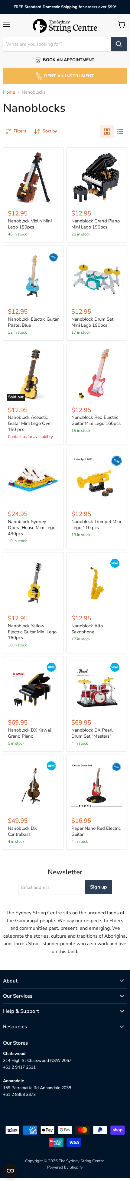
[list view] (120, 131)
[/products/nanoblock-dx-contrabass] (33, 785)
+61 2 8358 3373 (19, 1094)
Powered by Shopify (65, 1167)
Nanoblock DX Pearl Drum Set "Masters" (91, 733)
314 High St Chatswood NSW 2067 (37, 1060)
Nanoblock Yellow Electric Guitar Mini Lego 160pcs (32, 632)
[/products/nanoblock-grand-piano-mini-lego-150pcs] (96, 177)
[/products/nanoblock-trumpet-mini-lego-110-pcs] (96, 478)
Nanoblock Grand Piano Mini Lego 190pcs (95, 224)
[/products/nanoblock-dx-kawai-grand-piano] (33, 686)
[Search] (119, 44)
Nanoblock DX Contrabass (22, 831)
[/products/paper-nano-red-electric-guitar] (96, 785)
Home (9, 92)
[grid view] (107, 131)
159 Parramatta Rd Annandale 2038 (37, 1088)
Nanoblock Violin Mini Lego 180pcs (30, 224)
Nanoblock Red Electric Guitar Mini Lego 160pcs (96, 420)
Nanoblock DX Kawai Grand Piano (29, 733)
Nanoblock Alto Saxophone (87, 629)
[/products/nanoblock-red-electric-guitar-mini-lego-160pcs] (96, 374)
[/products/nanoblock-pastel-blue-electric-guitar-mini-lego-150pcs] (33, 275)
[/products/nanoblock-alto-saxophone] (96, 582)
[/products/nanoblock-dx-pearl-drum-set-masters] (96, 686)
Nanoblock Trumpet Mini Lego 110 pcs (96, 525)
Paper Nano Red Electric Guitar (96, 831)
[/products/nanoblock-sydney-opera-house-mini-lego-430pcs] (33, 478)
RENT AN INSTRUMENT (69, 76)
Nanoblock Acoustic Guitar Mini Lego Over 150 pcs (30, 423)
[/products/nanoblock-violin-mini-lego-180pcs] (33, 177)
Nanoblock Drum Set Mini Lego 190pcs (92, 322)
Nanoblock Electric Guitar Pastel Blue (33, 322)
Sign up (98, 887)
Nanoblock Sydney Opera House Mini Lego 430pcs (31, 527)
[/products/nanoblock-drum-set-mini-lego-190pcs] (96, 275)
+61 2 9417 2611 (19, 1067)
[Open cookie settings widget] (10, 1170)
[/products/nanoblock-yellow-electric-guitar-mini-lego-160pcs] (33, 582)
